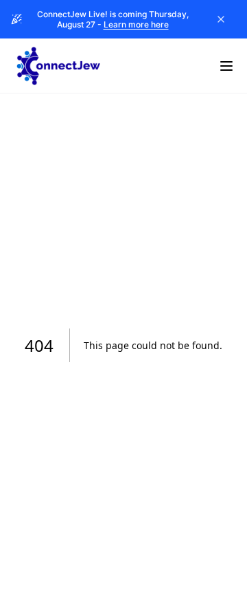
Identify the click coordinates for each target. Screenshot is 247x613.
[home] (58, 66)
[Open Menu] (226, 66)
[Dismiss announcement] (221, 19)
